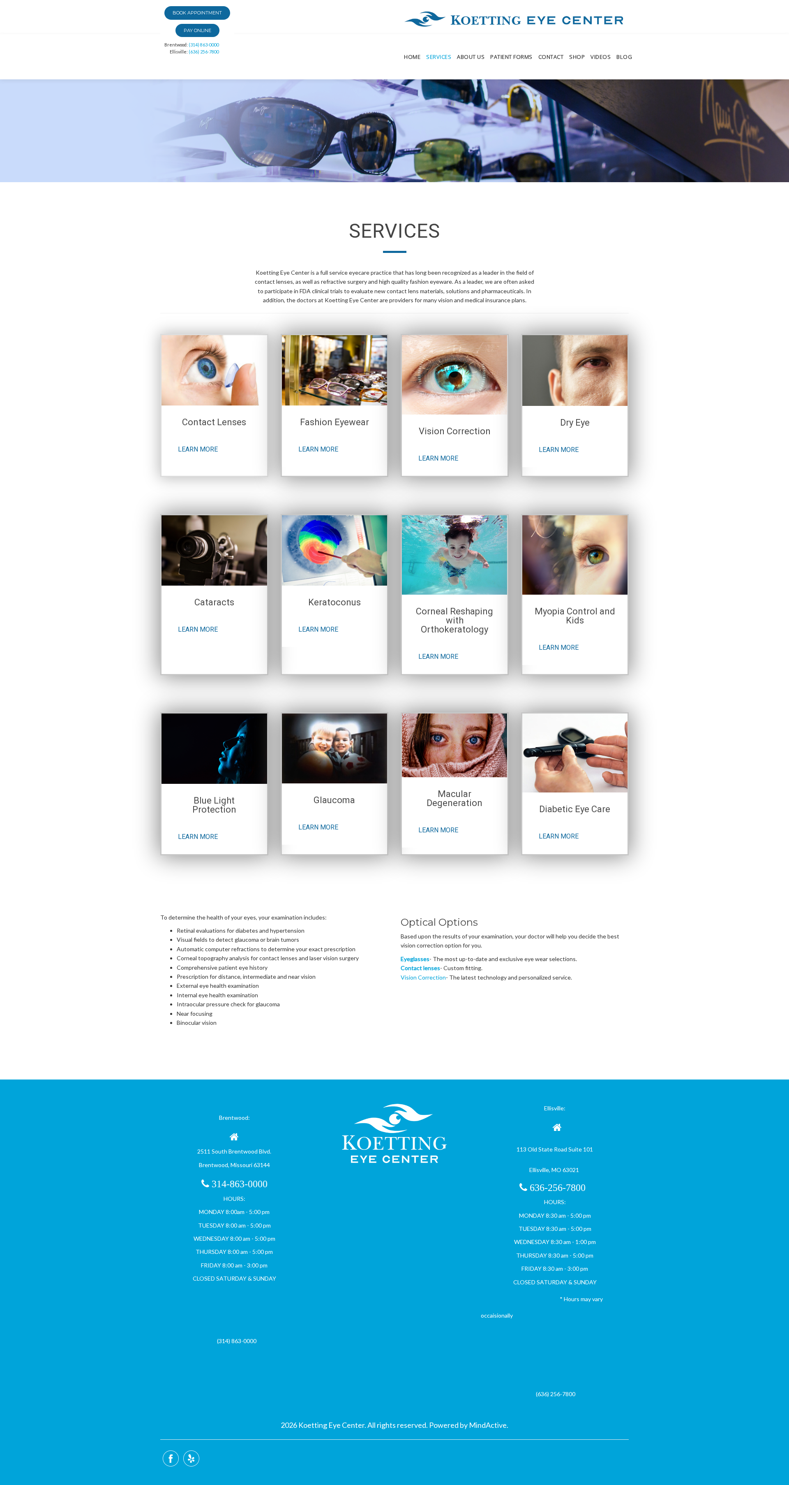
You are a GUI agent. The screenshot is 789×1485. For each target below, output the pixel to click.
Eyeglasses (415, 958)
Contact (551, 56)
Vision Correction (423, 977)
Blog (624, 56)
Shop (577, 56)
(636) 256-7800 (204, 51)
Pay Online (197, 30)
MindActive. (488, 1424)
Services (438, 56)
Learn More (198, 449)
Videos (601, 56)
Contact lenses (420, 967)
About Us (470, 56)
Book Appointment (197, 13)
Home (412, 56)
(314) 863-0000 (204, 44)
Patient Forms (511, 56)
